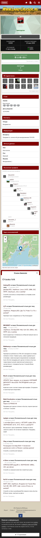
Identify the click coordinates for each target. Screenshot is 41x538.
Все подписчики (33, 91)
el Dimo (5, 460)
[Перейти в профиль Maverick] (8, 225)
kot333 (12, 179)
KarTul (5, 479)
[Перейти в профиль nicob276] (23, 86)
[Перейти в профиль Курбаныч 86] (22, 199)
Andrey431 (6, 285)
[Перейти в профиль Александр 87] (11, 81)
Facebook (20, 516)
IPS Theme (17, 508)
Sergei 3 (15, 184)
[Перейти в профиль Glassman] (23, 81)
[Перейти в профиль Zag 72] (15, 190)
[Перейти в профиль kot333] (8, 181)
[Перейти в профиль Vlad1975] (29, 208)
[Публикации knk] (20, 37)
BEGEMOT (6, 325)
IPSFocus (24, 508)
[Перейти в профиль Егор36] (17, 86)
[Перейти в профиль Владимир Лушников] (36, 86)
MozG (5, 376)
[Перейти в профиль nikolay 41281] (29, 81)
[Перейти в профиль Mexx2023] (4, 176)
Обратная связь (20, 512)
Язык (5, 510)
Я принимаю (21, 534)
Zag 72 (19, 188)
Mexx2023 (11, 175)
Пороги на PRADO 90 (10, 403)
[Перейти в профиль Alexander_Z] (4, 221)
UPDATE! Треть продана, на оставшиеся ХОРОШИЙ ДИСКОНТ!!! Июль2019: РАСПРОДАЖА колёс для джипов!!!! (20, 382)
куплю (5, 351)
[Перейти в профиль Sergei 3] (11, 185)
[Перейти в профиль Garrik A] (25, 204)
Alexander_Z (12, 219)
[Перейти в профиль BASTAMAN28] (36, 81)
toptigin (5, 418)
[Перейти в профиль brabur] (11, 86)
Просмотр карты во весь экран (10, 267)
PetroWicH (23, 193)
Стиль (12, 510)
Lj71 (4, 306)
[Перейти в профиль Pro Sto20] (29, 86)
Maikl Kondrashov (9, 399)
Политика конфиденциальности (26, 510)
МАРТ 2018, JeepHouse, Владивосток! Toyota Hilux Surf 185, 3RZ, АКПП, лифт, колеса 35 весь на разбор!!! (19, 486)
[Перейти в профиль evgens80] (32, 213)
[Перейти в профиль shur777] (5, 81)
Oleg (4, 441)
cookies (35, 522)
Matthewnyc (7, 346)
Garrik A (29, 202)
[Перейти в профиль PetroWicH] (18, 194)
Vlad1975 (33, 207)
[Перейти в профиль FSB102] (17, 81)
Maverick (12, 224)
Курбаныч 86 (27, 198)
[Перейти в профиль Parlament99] (5, 86)
